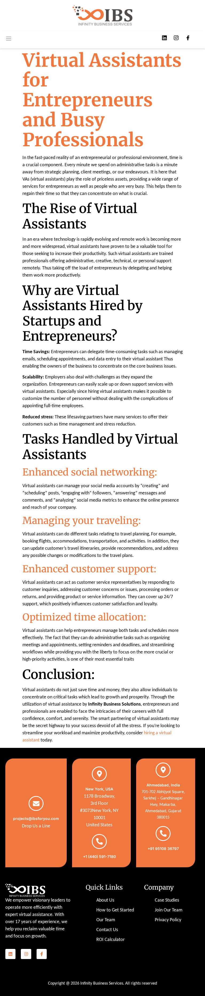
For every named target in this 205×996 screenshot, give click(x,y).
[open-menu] (8, 39)
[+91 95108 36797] (163, 833)
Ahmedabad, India (163, 785)
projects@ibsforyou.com (36, 818)
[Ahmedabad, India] (163, 769)
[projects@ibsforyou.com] (36, 803)
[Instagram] (26, 954)
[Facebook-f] (42, 954)
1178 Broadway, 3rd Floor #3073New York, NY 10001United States (99, 811)
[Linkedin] (10, 954)
